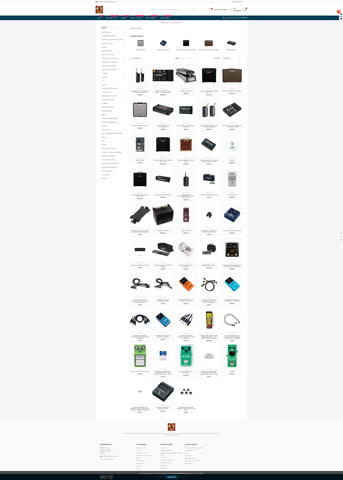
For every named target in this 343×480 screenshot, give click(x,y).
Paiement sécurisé (167, 460)
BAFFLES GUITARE (108, 55)
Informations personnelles (194, 448)
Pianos (104, 137)
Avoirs (187, 453)
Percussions (106, 130)
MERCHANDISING (108, 107)
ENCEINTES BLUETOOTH (110, 88)
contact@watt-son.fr (110, 456)
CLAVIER (105, 73)
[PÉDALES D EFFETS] (163, 43)
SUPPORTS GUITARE (108, 160)
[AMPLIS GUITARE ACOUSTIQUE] (208, 43)
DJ (103, 81)
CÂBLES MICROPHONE (109, 70)
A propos (164, 457)
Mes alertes (189, 463)
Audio (104, 47)
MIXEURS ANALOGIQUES (110, 118)
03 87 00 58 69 (107, 459)
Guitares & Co (107, 92)
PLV (103, 141)
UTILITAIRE (105, 175)
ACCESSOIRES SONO (109, 36)
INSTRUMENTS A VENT (109, 96)
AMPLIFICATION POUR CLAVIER (112, 40)
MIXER (104, 115)
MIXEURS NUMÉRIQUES (109, 122)
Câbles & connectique (110, 58)
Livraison (164, 448)
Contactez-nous (166, 463)
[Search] (193, 10)
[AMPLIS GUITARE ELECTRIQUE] (186, 43)
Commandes (189, 450)
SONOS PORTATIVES (108, 148)
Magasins (164, 468)
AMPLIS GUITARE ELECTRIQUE (186, 50)
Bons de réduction (191, 458)
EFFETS (104, 85)
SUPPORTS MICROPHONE (110, 163)
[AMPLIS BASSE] (140, 43)
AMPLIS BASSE (140, 50)
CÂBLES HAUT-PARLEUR (110, 62)
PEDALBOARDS (231, 50)
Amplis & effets (107, 43)
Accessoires (106, 32)
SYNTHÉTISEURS (107, 171)
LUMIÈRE (104, 103)
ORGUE (104, 126)
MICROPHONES (107, 111)
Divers (138, 458)
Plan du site (165, 465)
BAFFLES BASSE (107, 51)
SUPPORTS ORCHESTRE (109, 167)
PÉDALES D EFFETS (163, 50)
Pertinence (232, 58)
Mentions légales (166, 450)
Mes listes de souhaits (192, 461)
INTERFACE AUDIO (108, 100)
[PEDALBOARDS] (231, 43)
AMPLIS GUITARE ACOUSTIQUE (209, 50)
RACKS (104, 145)
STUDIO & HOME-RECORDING (112, 152)
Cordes (104, 77)
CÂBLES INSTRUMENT (109, 66)
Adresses (188, 455)
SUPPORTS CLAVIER (108, 156)
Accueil (104, 27)
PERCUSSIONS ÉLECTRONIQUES (112, 133)
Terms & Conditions (179, 473)
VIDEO (104, 178)
